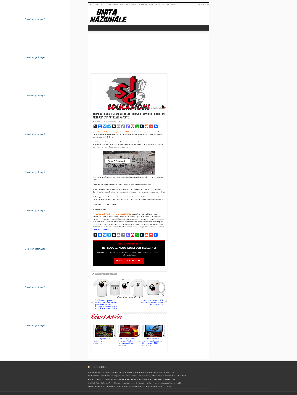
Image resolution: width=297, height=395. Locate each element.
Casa (90, 4)
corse (106, 274)
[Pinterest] (206, 4)
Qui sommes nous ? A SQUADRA (136, 4)
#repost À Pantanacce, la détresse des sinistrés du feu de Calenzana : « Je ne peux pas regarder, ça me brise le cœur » (127, 379)
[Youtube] (208, 4)
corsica (113, 274)
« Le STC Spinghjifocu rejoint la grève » (101, 340)
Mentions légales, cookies (116, 4)
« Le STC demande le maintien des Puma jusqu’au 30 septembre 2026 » (153, 341)
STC (122, 121)
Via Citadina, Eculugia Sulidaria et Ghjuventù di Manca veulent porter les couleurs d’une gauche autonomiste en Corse (126, 372)
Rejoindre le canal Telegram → (129, 261)
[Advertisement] (148, 54)
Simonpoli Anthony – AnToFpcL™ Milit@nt (162, 4)
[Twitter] (203, 4)
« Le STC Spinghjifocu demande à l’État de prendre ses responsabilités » (129, 341)
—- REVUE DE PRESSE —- (100, 367)
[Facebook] (201, 4)
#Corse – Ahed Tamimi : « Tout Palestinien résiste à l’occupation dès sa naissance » (151, 301)
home (96, 4)
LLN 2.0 (103, 4)
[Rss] (199, 4)
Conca (98, 274)
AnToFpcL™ (98, 121)
